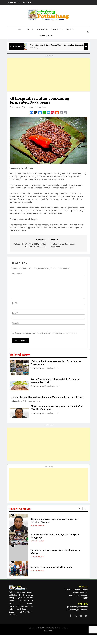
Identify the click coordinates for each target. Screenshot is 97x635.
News (28, 29)
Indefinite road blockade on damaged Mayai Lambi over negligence (47, 397)
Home (18, 29)
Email (15, 313)
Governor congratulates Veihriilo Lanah (51, 567)
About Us (42, 29)
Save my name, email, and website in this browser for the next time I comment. (46, 333)
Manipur (41, 525)
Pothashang (16, 107)
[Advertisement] (48, 74)
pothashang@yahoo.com (77, 609)
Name (15, 303)
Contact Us (46, 35)
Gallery (56, 29)
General (34, 525)
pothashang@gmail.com (77, 607)
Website (15, 323)
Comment (17, 273)
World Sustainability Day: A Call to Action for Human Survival (53, 45)
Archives (71, 29)
